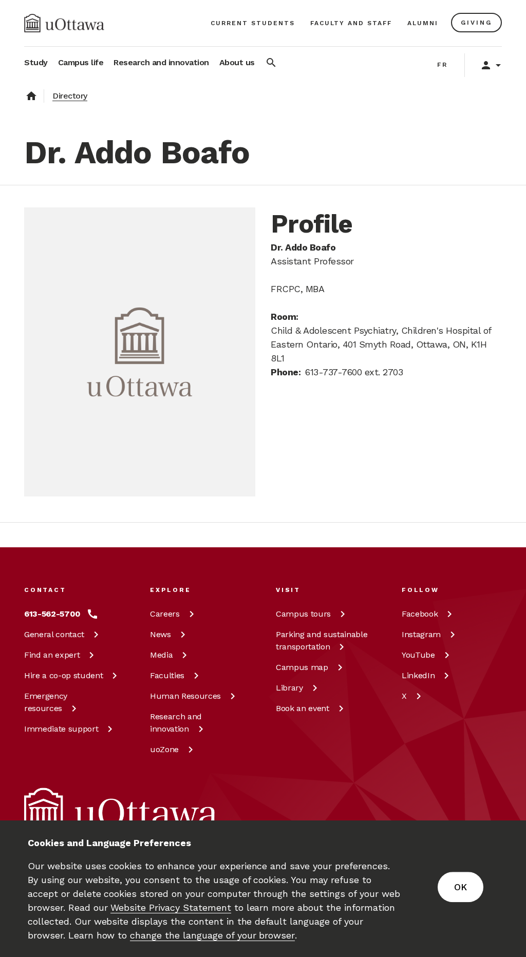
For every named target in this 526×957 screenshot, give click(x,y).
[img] (64, 23)
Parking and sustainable (321, 640)
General (54, 634)
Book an (302, 708)
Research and (176, 723)
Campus (303, 614)
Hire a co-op (63, 675)
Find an (52, 655)
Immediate (61, 729)
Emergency (45, 702)
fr (442, 64)
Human (185, 696)
